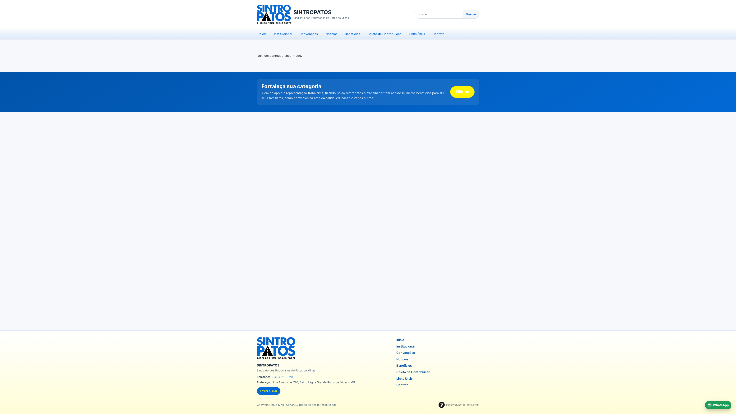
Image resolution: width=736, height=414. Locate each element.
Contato (438, 34)
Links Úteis (417, 34)
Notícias (331, 34)
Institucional (283, 34)
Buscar (471, 14)
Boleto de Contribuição (385, 34)
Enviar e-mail (269, 391)
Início (263, 34)
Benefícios (352, 34)
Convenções (308, 34)
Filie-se (462, 92)
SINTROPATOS (312, 12)
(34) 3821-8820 (282, 377)
